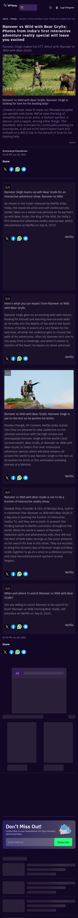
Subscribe (63, 842)
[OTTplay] (10, 7)
